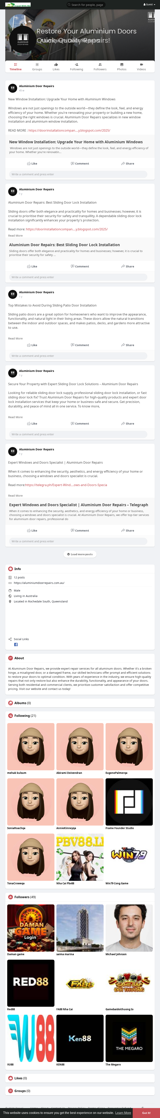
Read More (15, 235)
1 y (20, 193)
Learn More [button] (123, 1112)
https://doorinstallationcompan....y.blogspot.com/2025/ (69, 130)
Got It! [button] (146, 1112)
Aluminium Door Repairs (69, 40)
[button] (86, 4)
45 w (21, 90)
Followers (21, 897)
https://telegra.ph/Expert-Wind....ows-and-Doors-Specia (66, 485)
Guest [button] (149, 4)
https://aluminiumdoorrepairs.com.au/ (39, 583)
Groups (20, 1090)
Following (22, 715)
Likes (18, 1078)
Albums (20, 703)
